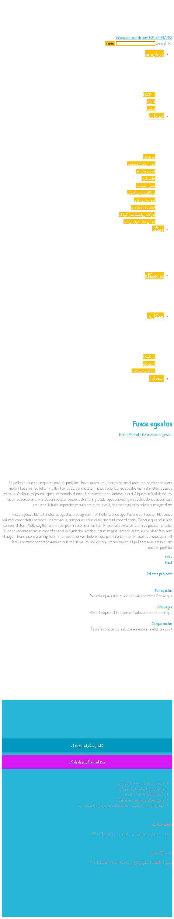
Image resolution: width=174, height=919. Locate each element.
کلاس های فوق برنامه (139, 221)
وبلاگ (158, 229)
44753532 (164, 871)
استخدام (149, 363)
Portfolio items (139, 434)
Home (123, 434)
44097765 (144, 843)
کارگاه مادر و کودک (141, 192)
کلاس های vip (145, 171)
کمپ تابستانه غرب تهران (143, 794)
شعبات (156, 378)
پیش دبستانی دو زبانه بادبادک (140, 783)
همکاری (155, 315)
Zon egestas (163, 590)
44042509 (164, 843)
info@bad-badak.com (132, 37)
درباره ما (154, 53)
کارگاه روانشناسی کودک (137, 214)
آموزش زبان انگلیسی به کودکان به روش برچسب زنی (120, 805)
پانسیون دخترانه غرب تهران (141, 788)
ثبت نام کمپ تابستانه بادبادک (140, 799)
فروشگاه (154, 275)
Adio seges (164, 607)
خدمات (156, 116)
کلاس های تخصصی (141, 163)
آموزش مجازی (144, 200)
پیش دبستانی (145, 185)
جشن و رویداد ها (143, 207)
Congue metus (162, 623)
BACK (149, 94)
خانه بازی (148, 178)
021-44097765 (160, 37)
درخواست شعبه (143, 370)
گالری (151, 101)
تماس (151, 108)
